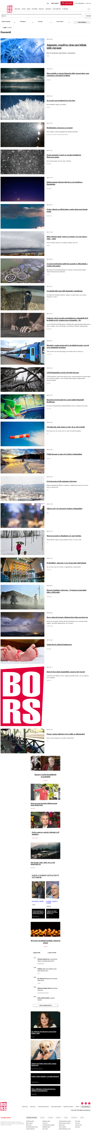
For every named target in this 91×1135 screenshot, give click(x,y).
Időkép (48, 245)
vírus (48, 56)
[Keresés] (89, 9)
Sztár (23, 9)
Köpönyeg (49, 215)
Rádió (82, 1117)
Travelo (41, 9)
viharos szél (50, 626)
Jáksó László (35, 838)
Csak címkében (82, 22)
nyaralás (45, 780)
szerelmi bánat (35, 1082)
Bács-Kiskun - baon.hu (30, 1121)
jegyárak (49, 354)
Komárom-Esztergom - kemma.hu (64, 1122)
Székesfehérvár (80, 3)
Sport (28, 9)
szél (48, 433)
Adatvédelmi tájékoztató (43, 1106)
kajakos (33, 904)
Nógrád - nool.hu (62, 1124)
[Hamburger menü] (4, 9)
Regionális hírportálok (32, 1117)
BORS (5, 27)
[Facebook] (89, 1103)
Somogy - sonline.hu (62, 1126)
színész (45, 946)
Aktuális (17, 9)
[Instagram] (86, 1103)
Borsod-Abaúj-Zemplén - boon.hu (32, 1126)
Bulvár (65, 1117)
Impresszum (32, 1106)
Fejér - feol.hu (45, 1122)
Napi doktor (57, 9)
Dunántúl (49, 188)
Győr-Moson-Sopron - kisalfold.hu (48, 1124)
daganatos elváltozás (43, 992)
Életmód (34, 9)
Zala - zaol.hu (77, 1126)
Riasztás (49, 79)
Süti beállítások (85, 1106)
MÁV (48, 299)
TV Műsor (65, 9)
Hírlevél (77, 1106)
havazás (49, 383)
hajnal (48, 107)
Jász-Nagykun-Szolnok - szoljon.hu (65, 1121)
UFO (48, 916)
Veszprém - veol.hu (78, 1124)
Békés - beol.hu (28, 1124)
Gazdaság (50, 1117)
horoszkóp (34, 1094)
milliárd (33, 808)
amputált (49, 680)
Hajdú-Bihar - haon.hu (46, 1126)
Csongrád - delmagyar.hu (30, 1128)
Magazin (58, 1117)
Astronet (48, 9)
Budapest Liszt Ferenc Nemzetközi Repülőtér (57, 134)
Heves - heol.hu (45, 1128)
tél (47, 542)
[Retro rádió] (63, 3)
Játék (48, 3)
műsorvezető (49, 906)
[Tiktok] (82, 1103)
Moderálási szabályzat (68, 1106)
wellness (49, 408)
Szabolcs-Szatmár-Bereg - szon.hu (64, 1128)
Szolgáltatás (74, 1117)
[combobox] (9, 21)
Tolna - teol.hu (77, 1121)
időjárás (33, 867)
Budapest (49, 163)
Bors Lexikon (55, 3)
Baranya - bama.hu (29, 1122)
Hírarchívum (25, 1106)
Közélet (42, 1117)
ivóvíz (48, 274)
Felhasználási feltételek (56, 1106)
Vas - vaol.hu (77, 1122)
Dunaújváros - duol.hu (46, 1121)
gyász (39, 983)
